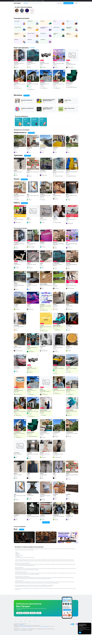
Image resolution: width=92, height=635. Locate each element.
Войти (76, 3)
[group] (18, 122)
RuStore (38, 613)
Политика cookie (30, 630)
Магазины (27, 0)
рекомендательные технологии (26, 626)
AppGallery (32, 613)
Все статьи (21, 529)
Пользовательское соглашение (41, 628)
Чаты (39, 0)
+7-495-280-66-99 (21, 624)
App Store (26, 613)
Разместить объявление (68, 3)
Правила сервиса (24, 628)
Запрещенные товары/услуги (50, 628)
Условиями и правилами (44, 626)
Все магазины (26, 95)
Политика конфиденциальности (31, 628)
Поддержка (42, 0)
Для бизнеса (31, 0)
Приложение (36, 0)
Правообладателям (16, 630)
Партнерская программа (23, 630)
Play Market (19, 613)
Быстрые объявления (22, 0)
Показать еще (46, 522)
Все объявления (16, 0)
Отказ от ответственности (17, 628)
